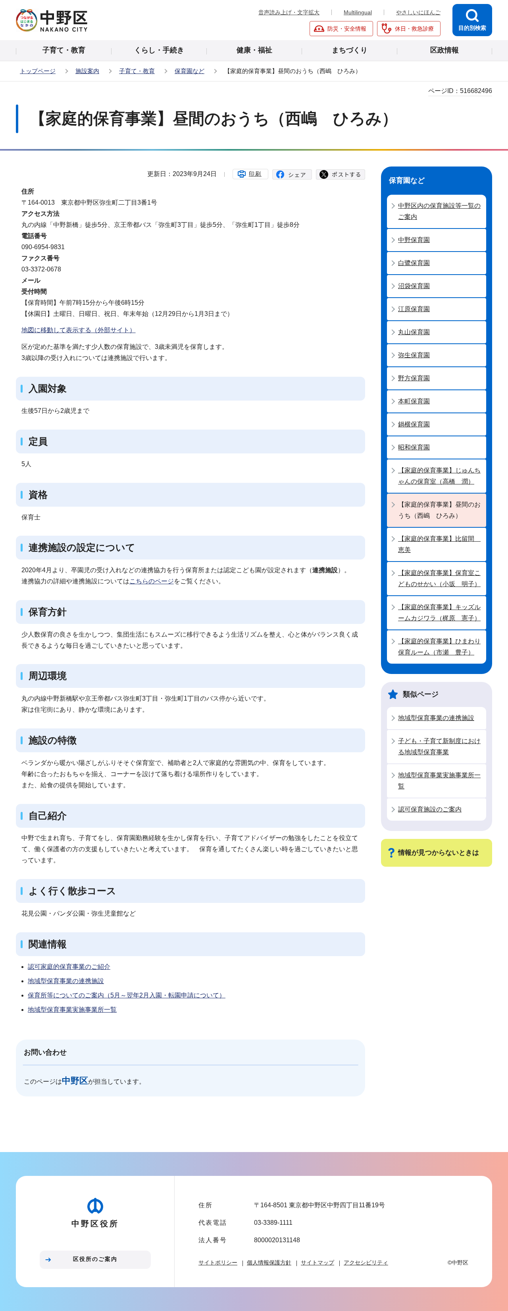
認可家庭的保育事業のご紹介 (69, 966)
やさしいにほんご (418, 12)
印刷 (255, 173)
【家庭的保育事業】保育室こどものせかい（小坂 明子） (439, 578)
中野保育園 (414, 239)
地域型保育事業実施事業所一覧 (72, 1009)
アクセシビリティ (366, 1262)
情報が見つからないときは (438, 852)
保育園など (189, 71)
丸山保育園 (414, 332)
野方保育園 (414, 378)
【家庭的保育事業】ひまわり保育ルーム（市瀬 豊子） (439, 647)
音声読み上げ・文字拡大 (288, 12)
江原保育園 (414, 309)
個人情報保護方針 (269, 1262)
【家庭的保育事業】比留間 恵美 (439, 544)
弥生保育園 (414, 355)
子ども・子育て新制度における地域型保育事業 (439, 746)
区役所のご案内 (95, 1259)
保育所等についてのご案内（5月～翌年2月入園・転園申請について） (126, 995)
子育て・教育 (137, 71)
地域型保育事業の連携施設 (66, 981)
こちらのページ (151, 581)
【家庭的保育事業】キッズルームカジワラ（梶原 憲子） (439, 613)
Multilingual (358, 12)
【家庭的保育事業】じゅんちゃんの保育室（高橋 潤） (439, 476)
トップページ (38, 71)
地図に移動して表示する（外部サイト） (78, 330)
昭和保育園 (414, 447)
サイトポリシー (217, 1262)
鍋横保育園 (414, 424)
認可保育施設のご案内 (430, 809)
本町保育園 (414, 401)
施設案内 (87, 71)
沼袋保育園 (414, 286)
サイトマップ (317, 1262)
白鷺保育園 (414, 262)
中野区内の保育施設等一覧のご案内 (439, 211)
